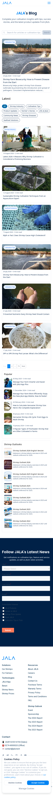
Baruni (4, 686)
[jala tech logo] (7, 3)
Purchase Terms (35, 685)
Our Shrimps (7, 669)
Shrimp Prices (8, 693)
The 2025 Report (35, 722)
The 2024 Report (35, 726)
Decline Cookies (15, 783)
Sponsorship (33, 714)
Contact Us (32, 681)
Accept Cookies (37, 783)
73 (19, 366)
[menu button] (49, 3)
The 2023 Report (35, 730)
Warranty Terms (34, 689)
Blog (30, 677)
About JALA (33, 669)
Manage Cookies (26, 788)
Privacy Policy (34, 692)
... (15, 366)
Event (30, 710)
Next (23, 366)
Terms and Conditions (37, 696)
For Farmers (7, 673)
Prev (4, 366)
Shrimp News (8, 689)
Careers (31, 673)
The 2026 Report (35, 718)
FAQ (30, 700)
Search (47, 32)
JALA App (6, 682)
